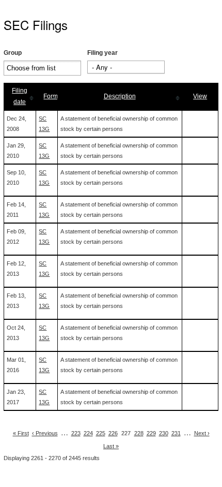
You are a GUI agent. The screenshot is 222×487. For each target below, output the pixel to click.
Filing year (102, 52)
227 (126, 433)
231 (176, 433)
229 (151, 433)
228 (139, 433)
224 (88, 433)
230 (163, 433)
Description (120, 96)
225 (100, 433)
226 (113, 433)
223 (76, 433)
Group (13, 52)
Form (50, 96)
